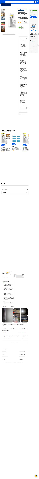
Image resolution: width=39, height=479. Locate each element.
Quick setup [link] (6, 284)
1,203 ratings (25, 22)
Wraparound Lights (22, 356)
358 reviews (7, 273)
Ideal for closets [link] (6, 290)
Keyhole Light (4, 351)
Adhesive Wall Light (22, 354)
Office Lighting (22, 357)
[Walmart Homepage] (4, 2)
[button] (12, 20)
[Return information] (36, 15)
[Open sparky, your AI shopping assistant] (36, 476)
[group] (22, 22)
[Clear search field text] (33, 2)
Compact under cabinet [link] (7, 287)
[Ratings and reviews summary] (27, 270)
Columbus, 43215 (32, 36)
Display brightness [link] (7, 302)
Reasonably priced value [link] (8, 297)
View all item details (22, 107)
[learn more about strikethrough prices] (32, 11)
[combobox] (20, 2)
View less (12, 306)
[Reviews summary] (23, 22)
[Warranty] (26, 192)
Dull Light (21, 352)
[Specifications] (27, 189)
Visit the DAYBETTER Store (21, 12)
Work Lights (21, 359)
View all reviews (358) (15, 342)
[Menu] (1, 2)
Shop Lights (3, 359)
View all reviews (5, 277)
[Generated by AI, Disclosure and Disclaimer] (29, 108)
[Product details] (27, 187)
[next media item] (14, 19)
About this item (4, 183)
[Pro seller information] (37, 41)
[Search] (34, 2)
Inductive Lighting (22, 351)
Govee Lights (4, 357)
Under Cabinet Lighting (5, 356)
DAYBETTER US (34, 40)
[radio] (19, 27)
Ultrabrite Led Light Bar (5, 352)
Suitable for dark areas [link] (7, 293)
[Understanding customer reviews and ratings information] (10, 274)
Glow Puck (3, 354)
